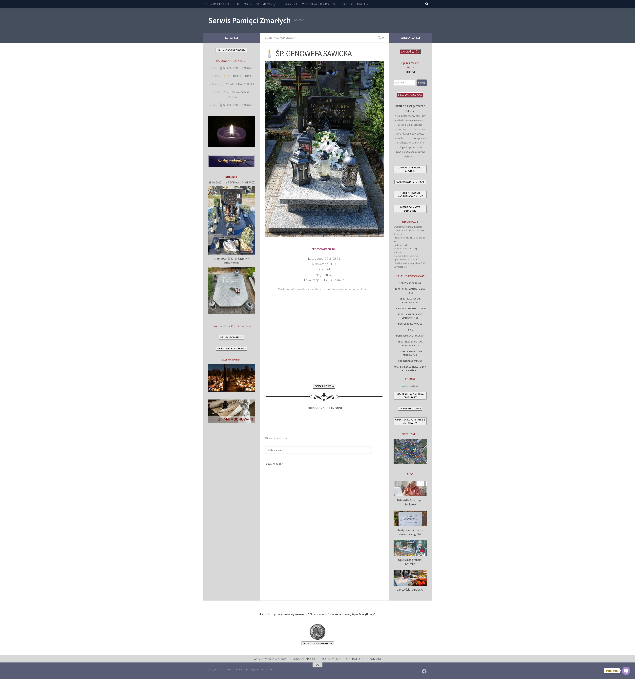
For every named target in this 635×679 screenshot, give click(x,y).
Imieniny (217, 326)
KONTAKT (375, 659)
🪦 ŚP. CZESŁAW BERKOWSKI (236, 68)
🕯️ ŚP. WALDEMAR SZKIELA (238, 84)
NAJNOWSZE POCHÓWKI (231, 348)
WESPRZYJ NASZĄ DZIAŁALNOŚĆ (318, 643)
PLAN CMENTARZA (410, 408)
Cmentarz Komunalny (280, 38)
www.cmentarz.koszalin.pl (406, 255)
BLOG (343, 4)
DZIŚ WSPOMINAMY (231, 337)
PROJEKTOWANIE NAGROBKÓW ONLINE (410, 194)
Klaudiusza (237, 326)
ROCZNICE (291, 4)
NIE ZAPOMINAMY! (217, 4)
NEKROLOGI (241, 4)
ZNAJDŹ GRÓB (410, 52)
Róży (249, 326)
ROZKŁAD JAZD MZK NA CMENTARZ (410, 395)
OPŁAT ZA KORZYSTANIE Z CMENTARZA (410, 421)
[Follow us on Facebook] (424, 671)
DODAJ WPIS (330, 659)
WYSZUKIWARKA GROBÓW (318, 4)
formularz (365, 289)
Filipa (226, 326)
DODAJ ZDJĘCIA (324, 386)
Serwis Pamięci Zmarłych (249, 20)
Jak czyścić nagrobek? (410, 589)
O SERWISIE (358, 4)
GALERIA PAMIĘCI (266, 4)
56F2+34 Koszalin (332, 280)
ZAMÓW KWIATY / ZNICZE (410, 181)
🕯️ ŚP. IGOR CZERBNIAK (237, 76)
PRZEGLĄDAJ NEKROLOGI (231, 49)
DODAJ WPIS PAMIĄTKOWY (410, 95)
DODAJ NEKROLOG (304, 659)
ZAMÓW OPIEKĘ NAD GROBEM (410, 169)
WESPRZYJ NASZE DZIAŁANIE (410, 209)
